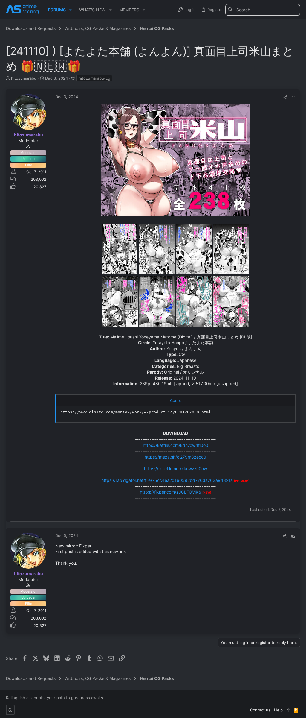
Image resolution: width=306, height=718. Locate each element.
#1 (293, 97)
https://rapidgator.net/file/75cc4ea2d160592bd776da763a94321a (167, 480)
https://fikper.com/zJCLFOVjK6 (170, 491)
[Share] (285, 97)
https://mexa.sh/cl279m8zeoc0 (175, 456)
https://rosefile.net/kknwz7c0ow (175, 468)
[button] (70, 10)
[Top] (288, 709)
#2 (293, 536)
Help (278, 710)
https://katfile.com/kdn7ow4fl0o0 (175, 445)
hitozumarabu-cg (94, 78)
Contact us (260, 710)
